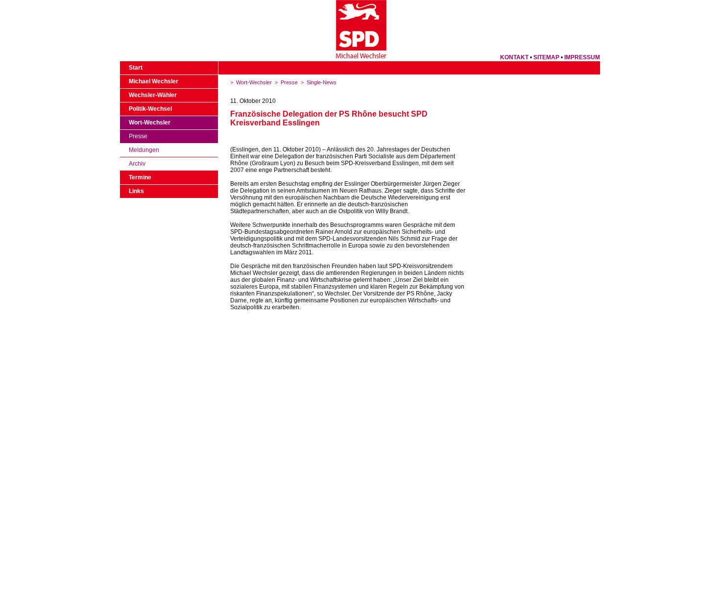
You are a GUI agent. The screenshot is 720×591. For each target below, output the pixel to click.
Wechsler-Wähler (153, 95)
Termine (140, 177)
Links (136, 191)
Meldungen (144, 150)
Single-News (321, 82)
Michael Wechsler (153, 81)
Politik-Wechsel (150, 108)
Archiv (137, 163)
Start (136, 67)
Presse (138, 136)
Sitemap (546, 57)
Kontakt (514, 57)
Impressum (582, 57)
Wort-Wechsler (149, 122)
